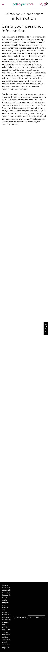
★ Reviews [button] (46, 328)
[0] (44, 4)
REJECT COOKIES (19, 617)
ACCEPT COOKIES (36, 617)
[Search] (41, 4)
